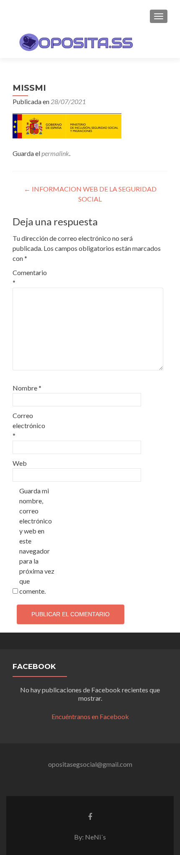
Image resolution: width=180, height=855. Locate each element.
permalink (55, 153)
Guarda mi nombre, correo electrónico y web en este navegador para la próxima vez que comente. (36, 541)
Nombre (27, 388)
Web (20, 463)
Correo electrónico (29, 425)
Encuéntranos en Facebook (90, 716)
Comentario (30, 277)
